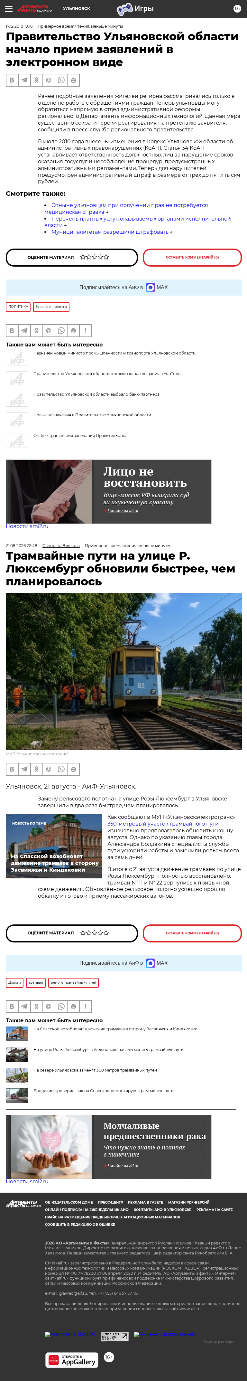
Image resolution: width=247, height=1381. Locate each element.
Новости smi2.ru (27, 526)
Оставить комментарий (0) (192, 257)
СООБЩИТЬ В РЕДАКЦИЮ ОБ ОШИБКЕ (80, 1225)
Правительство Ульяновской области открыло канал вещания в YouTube (106, 373)
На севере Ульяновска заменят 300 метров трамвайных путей (95, 1070)
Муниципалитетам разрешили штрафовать (110, 232)
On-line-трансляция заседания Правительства (79, 435)
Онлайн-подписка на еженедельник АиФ (87, 1210)
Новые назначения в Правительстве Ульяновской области (92, 414)
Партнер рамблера (218, 1342)
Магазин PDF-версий (188, 1202)
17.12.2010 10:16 (19, 26)
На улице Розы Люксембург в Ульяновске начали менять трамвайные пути (108, 1049)
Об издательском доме (69, 1202)
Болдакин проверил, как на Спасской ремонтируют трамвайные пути (103, 1090)
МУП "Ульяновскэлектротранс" (37, 754)
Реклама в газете (145, 1202)
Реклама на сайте (215, 1210)
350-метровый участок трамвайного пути (163, 824)
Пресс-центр (110, 1202)
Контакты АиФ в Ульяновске (162, 1210)
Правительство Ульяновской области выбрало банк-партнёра (96, 394)
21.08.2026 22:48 (21, 545)
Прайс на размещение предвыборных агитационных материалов (112, 1217)
